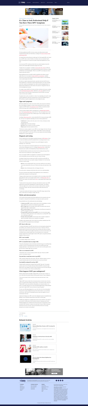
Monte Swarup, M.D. (27, 117)
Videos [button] (55, 2)
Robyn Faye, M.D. (41, 147)
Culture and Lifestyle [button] (49, 2)
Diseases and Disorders (22, 18)
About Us (21, 385)
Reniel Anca (23, 48)
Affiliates (21, 390)
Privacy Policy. (61, 385)
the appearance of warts (34, 106)
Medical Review (22, 386)
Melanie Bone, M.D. (45, 177)
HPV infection (45, 138)
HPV (32, 18)
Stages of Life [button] (43, 2)
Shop (42, 391)
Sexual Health (44, 385)
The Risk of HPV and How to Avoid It (40, 346)
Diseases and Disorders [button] (36, 2)
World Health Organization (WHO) (27, 90)
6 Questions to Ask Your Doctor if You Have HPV (42, 336)
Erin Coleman (36, 348)
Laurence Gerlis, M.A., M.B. (40, 67)
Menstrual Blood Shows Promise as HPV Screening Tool (44, 326)
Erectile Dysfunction (54, 31)
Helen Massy (35, 327)
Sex (33, 355)
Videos (43, 390)
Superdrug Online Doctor (27, 111)
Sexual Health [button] (28, 2)
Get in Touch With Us (34, 385)
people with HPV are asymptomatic (38, 75)
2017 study (40, 90)
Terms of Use (56, 385)
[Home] (23, 2)
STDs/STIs (28, 18)
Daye (37, 179)
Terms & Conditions (33, 386)
